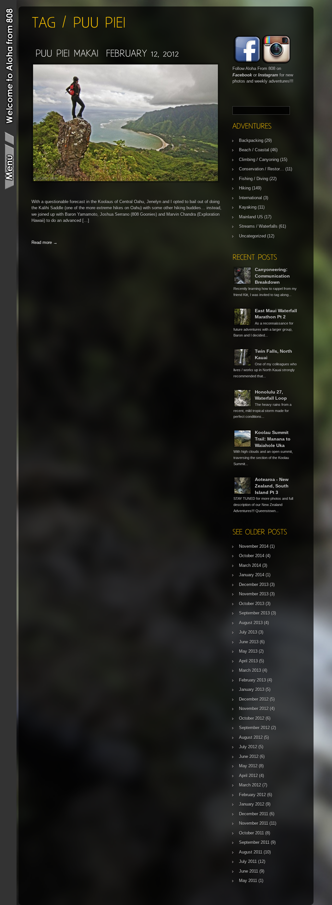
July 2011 (248, 861)
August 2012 (251, 737)
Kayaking (247, 207)
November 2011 (253, 823)
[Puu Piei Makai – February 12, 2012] (107, 53)
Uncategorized (252, 236)
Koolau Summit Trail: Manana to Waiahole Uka (272, 439)
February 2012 (252, 794)
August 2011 (250, 852)
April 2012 (248, 775)
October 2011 (251, 833)
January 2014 (251, 574)
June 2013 (248, 641)
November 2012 (253, 708)
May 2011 (248, 880)
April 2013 (248, 661)
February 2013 (252, 680)
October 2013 (251, 603)
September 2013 (254, 613)
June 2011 (248, 871)
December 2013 (253, 584)
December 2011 (253, 813)
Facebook (242, 75)
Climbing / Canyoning (259, 159)
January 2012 (251, 804)
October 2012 (251, 718)
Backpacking (251, 140)
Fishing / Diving (253, 178)
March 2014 (250, 565)
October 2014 (251, 555)
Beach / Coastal (254, 149)
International (250, 197)
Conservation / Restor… (261, 168)
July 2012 (248, 746)
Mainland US (251, 216)
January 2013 (251, 689)
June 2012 (248, 756)
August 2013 (251, 622)
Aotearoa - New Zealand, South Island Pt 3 (272, 486)
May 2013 (248, 651)
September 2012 (254, 727)
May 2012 (248, 765)
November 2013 (253, 593)
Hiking (245, 188)
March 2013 (250, 670)
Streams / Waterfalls (258, 226)
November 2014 (253, 546)
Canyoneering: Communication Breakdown (272, 276)
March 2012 (250, 785)
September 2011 (254, 842)
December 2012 (253, 699)
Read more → (44, 242)
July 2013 (248, 632)
